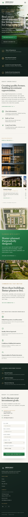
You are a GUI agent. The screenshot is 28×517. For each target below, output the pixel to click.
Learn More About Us (8, 106)
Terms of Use (11, 514)
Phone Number (6, 434)
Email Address (6, 428)
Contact (3, 486)
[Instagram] (9, 506)
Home (3, 479)
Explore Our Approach (9, 255)
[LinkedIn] (3, 506)
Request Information (9, 41)
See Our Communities (8, 302)
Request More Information (14, 454)
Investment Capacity (8, 445)
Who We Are (4, 483)
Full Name (5, 423)
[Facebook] (6, 506)
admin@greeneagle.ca (6, 500)
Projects (3, 481)
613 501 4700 (4, 498)
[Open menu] (25, 2)
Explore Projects (9, 37)
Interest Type (6, 440)
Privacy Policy (4, 514)
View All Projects (7, 140)
